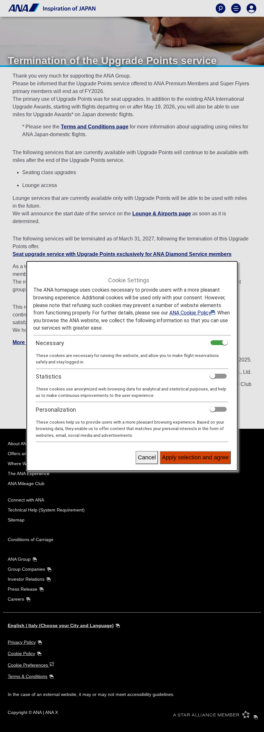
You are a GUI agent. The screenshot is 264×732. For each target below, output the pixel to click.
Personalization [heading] (56, 409)
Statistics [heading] (48, 376)
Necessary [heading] (50, 343)
